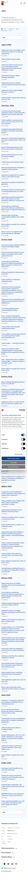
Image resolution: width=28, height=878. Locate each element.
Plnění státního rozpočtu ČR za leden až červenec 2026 (13, 98)
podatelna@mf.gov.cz (12, 833)
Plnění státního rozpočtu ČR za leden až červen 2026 (13, 225)
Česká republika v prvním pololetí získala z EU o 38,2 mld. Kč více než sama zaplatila (12, 121)
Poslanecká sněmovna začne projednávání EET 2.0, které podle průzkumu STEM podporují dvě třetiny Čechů (12, 351)
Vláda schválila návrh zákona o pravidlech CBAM (11, 728)
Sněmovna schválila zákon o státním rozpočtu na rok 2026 (12, 656)
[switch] (23, 439)
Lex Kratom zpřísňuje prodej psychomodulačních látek (10, 309)
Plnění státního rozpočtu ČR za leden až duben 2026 (13, 470)
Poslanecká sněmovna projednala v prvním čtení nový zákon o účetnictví (12, 649)
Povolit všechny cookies (13, 458)
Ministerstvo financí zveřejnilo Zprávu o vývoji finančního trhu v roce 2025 (13, 190)
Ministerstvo (11, 28)
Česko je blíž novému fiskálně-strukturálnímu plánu (10, 327)
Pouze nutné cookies (13, 466)
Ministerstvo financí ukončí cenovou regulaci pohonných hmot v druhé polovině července (12, 254)
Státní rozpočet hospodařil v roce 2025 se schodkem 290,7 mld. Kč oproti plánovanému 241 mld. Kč (12, 802)
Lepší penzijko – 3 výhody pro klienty (12, 343)
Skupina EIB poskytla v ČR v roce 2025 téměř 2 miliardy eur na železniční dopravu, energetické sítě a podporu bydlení (13, 737)
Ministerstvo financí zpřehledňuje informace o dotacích (11, 91)
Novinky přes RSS (7, 871)
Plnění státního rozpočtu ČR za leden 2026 (12, 755)
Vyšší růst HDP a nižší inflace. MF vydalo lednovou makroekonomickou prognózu (12, 786)
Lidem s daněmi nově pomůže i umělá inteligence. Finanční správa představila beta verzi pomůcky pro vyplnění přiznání (12, 545)
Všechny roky (13, 37)
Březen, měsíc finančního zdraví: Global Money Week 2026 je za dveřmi (13, 688)
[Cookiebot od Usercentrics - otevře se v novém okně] (19, 410)
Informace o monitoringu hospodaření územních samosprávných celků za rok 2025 (13, 140)
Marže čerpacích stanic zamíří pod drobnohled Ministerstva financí (11, 673)
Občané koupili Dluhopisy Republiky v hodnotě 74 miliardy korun (13, 168)
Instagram (16, 864)
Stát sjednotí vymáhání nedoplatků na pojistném (13, 183)
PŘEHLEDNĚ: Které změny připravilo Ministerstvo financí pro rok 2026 (12, 794)
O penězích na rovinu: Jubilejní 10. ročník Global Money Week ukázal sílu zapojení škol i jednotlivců (13, 493)
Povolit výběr (13, 462)
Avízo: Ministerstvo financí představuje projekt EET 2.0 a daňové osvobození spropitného (13, 720)
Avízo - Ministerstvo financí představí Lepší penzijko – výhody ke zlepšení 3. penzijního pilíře (13, 361)
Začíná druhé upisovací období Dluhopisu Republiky (10, 76)
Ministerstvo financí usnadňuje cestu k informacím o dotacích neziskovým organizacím (13, 51)
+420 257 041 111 (11, 830)
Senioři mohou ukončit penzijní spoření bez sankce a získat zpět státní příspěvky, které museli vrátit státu (13, 112)
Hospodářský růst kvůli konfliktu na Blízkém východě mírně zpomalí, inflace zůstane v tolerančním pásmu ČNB (12, 534)
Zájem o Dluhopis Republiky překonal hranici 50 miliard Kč (13, 382)
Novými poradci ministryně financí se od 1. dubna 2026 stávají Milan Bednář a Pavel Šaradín (13, 570)
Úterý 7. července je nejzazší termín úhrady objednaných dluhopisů (12, 232)
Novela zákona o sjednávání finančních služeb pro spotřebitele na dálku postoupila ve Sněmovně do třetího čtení (12, 264)
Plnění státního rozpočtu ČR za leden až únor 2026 (13, 680)
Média (17, 28)
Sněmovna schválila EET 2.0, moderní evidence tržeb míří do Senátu (12, 175)
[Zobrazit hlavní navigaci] (24, 3)
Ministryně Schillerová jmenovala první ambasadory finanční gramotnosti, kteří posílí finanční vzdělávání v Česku (12, 67)
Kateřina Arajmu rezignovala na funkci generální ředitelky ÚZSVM (13, 604)
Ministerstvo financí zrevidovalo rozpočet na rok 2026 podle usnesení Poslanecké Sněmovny (12, 777)
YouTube (12, 864)
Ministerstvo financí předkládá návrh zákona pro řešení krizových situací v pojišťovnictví (13, 301)
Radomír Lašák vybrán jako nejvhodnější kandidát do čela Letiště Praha (12, 217)
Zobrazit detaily (19, 454)
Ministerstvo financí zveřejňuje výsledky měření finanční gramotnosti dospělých (13, 585)
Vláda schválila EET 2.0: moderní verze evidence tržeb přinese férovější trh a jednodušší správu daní (13, 478)
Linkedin (8, 864)
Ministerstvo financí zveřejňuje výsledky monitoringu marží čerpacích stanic (13, 612)
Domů (5, 28)
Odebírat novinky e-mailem (10, 868)
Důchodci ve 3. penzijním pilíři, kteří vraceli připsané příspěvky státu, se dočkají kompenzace (12, 702)
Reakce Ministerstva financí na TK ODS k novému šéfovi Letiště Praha (12, 148)
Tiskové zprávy (4, 30)
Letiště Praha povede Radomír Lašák (12, 162)
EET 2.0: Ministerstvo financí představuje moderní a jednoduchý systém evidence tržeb (11, 711)
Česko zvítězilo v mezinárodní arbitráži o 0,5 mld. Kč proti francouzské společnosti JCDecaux (13, 335)
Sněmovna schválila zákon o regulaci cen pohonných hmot (12, 518)
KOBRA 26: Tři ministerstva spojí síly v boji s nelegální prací (13, 620)
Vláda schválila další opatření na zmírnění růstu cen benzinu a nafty (12, 554)
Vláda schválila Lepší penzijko (10, 59)
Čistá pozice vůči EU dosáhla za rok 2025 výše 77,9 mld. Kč (12, 769)
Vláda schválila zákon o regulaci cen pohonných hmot (12, 525)
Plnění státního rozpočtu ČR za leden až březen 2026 (13, 561)
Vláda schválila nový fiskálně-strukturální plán (10, 280)
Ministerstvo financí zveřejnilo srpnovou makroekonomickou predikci (13, 83)
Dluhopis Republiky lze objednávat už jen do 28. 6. (12, 273)
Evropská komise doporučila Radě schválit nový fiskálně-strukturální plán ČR (12, 130)
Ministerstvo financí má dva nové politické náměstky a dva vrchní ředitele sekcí (11, 747)
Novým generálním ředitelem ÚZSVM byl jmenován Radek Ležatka (13, 245)
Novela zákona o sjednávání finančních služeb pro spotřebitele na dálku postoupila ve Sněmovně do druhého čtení (12, 595)
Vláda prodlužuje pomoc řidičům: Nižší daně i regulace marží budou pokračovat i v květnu (13, 502)
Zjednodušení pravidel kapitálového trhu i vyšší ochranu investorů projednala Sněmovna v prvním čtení (12, 198)
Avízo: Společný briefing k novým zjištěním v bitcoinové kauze (11, 510)
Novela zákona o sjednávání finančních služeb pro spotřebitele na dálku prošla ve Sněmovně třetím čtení (13, 207)
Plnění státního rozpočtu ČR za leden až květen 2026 (13, 369)
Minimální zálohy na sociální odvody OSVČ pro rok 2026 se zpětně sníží (12, 402)
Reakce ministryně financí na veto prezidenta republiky (11, 155)
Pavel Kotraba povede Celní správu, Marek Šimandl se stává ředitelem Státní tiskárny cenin (12, 665)
